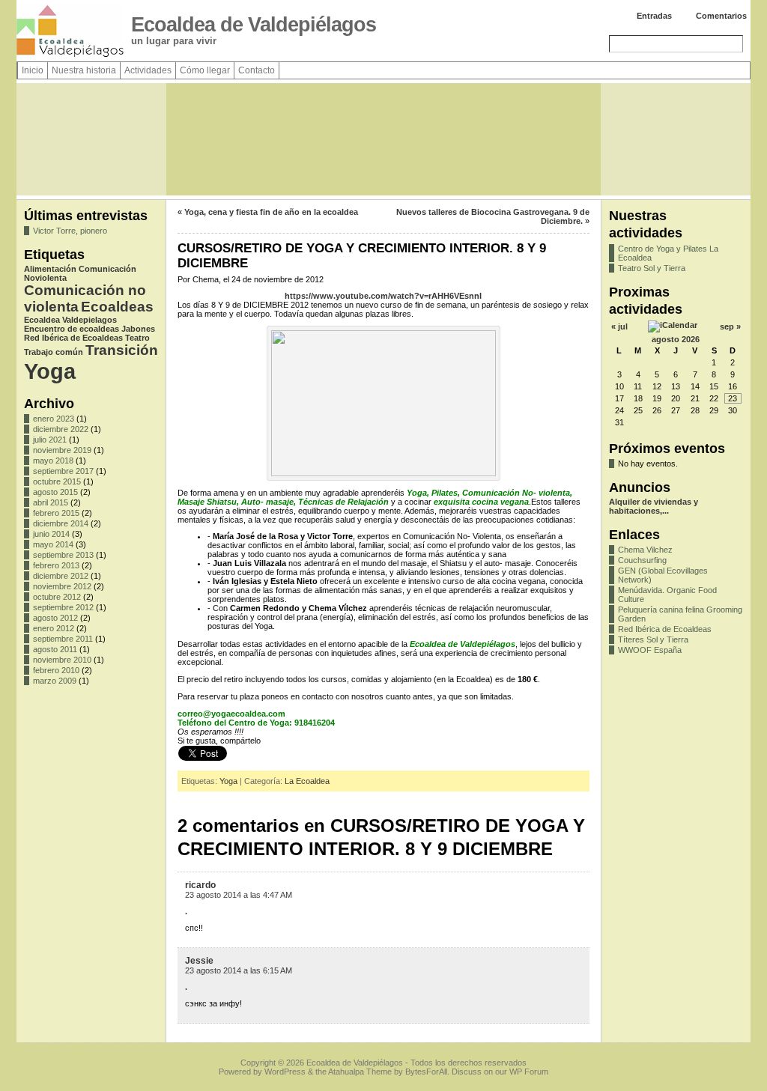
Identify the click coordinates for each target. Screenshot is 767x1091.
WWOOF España (650, 649)
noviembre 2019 (62, 450)
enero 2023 (53, 418)
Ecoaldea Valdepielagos (70, 319)
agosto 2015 (55, 491)
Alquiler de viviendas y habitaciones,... (653, 506)
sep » (730, 326)
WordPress (285, 1071)
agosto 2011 (55, 649)
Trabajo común (53, 351)
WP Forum (528, 1071)
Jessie (199, 960)
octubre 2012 (57, 596)
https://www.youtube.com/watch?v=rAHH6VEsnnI (383, 295)
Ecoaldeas (117, 306)
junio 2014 (51, 533)
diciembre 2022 (60, 429)
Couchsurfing (642, 560)
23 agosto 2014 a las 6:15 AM (238, 970)
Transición (121, 350)
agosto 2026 (676, 339)
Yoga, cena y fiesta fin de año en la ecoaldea (271, 211)
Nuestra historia (84, 70)
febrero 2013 (56, 565)
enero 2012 (53, 628)
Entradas (654, 15)
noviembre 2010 (62, 659)
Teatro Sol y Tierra (651, 268)
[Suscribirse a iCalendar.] (672, 324)
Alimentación (50, 268)
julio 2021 (50, 439)
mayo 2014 (53, 544)
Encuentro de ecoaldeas (71, 328)
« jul (619, 326)
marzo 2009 (54, 680)
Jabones (138, 328)
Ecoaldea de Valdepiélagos (253, 24)
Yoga (50, 371)
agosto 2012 (55, 617)
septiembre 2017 (63, 471)
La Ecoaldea (307, 781)
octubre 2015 (57, 481)
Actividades (148, 70)
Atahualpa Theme (360, 1071)
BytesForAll (426, 1071)
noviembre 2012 (62, 586)
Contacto (256, 70)
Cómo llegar (205, 70)
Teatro (137, 337)
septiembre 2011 (63, 638)
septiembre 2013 (63, 554)
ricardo (200, 885)
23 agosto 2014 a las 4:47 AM (238, 894)
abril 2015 (50, 502)
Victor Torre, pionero (70, 230)
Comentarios (721, 15)
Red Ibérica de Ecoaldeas (73, 337)
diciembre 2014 (60, 523)
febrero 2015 (56, 512)
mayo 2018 (53, 460)
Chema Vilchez (645, 549)
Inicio (32, 70)
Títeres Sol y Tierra (653, 639)
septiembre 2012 (63, 607)
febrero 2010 (56, 670)
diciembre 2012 (60, 575)
